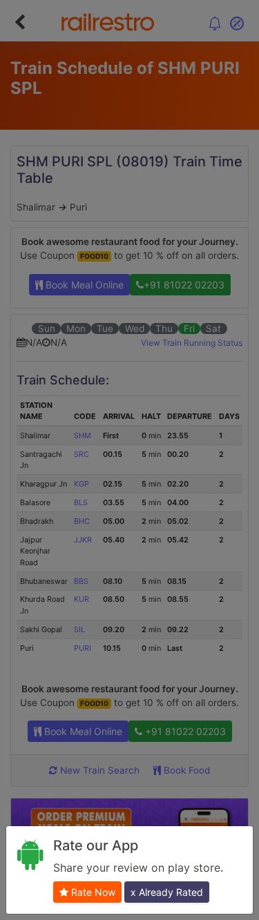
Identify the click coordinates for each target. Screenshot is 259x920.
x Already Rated (167, 892)
